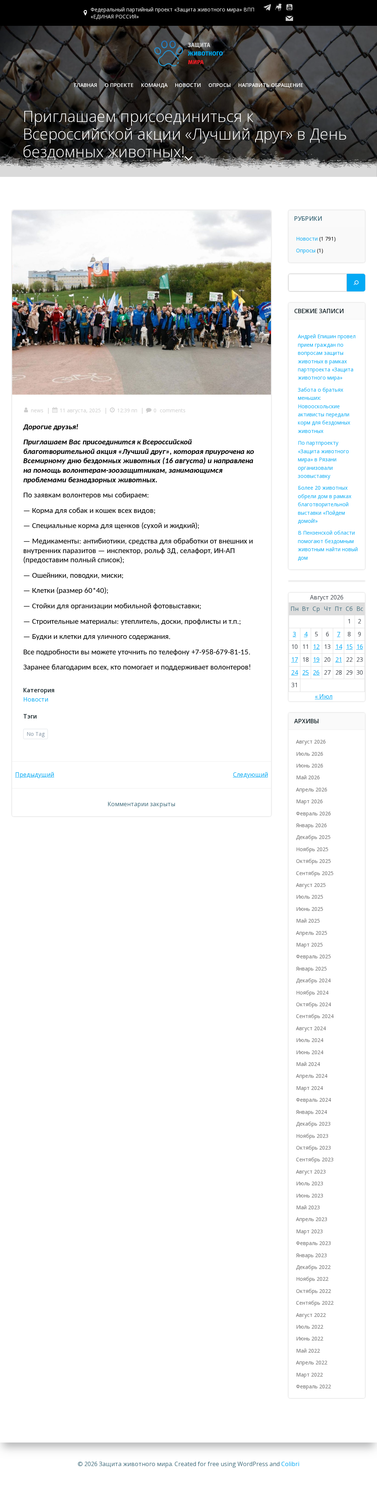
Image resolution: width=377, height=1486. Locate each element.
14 (338, 647)
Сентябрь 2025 (315, 873)
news (37, 410)
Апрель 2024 (311, 1075)
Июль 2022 (309, 1326)
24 (294, 672)
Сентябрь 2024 (315, 1016)
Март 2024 (309, 1087)
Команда (154, 84)
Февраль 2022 (313, 1386)
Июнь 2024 (309, 1052)
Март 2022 (309, 1374)
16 (359, 647)
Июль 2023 (309, 1183)
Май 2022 (308, 1350)
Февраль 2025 (313, 956)
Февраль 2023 (313, 1243)
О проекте (119, 84)
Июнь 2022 (309, 1338)
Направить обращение (270, 84)
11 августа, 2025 (80, 410)
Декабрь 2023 (313, 1123)
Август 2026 (311, 741)
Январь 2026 (311, 825)
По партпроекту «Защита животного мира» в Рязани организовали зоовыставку (323, 459)
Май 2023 (308, 1207)
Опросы (219, 84)
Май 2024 (308, 1063)
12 (316, 647)
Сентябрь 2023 (315, 1159)
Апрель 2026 (311, 789)
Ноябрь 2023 (312, 1135)
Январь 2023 (311, 1255)
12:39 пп (127, 410)
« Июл (323, 696)
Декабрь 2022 (313, 1266)
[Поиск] (356, 282)
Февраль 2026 (313, 813)
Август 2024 (311, 1028)
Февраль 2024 (313, 1099)
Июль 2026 (309, 753)
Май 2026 (308, 777)
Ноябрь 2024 (312, 992)
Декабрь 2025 (313, 836)
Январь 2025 (311, 968)
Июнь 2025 (309, 908)
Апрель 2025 (311, 932)
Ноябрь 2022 (312, 1278)
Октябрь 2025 (313, 860)
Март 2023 (309, 1231)
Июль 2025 (309, 896)
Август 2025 (311, 884)
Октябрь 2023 (313, 1147)
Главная (85, 84)
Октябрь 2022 (313, 1290)
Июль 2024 (309, 1039)
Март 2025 (309, 944)
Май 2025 (308, 920)
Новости (188, 84)
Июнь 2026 (309, 765)
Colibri (290, 1464)
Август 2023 (311, 1171)
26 (316, 672)
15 (349, 647)
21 (338, 659)
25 (305, 672)
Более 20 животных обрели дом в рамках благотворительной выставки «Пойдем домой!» (324, 504)
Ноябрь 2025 (312, 849)
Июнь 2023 (309, 1195)
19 (316, 659)
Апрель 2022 (311, 1362)
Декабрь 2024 (313, 980)
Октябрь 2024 (313, 1004)
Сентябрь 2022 (315, 1302)
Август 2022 (311, 1314)
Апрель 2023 (311, 1219)
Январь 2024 (311, 1111)
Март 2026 (309, 801)
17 (294, 659)
